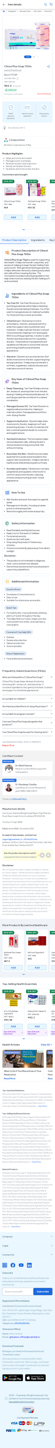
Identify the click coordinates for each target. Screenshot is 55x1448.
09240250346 (30, 839)
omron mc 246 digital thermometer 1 (32, 1141)
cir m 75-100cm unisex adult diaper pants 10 (25, 1220)
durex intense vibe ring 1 (29, 1159)
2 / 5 (34, 57)
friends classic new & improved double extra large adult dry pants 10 (27, 1223)
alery (30, 1103)
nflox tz (42, 1100)
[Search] (45, 4)
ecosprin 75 (14, 1097)
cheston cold (36, 1094)
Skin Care (37, 11)
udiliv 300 (15, 1094)
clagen (12, 1103)
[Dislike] (48, 855)
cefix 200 (22, 1106)
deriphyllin (31, 1106)
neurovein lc (38, 1103)
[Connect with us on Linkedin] (29, 1265)
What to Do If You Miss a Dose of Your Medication (22, 1073)
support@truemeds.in (12, 839)
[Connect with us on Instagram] (4, 1265)
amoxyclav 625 (27, 1097)
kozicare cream (10, 1106)
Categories (12, 11)
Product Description (14, 240)
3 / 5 (37, 56)
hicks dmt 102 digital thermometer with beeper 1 (24, 1150)
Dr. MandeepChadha (26, 784)
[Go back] (4, 4)
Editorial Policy (20, 799)
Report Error (8, 745)
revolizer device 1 (19, 1138)
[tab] (27, 1236)
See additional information (21, 1401)
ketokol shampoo (17, 1100)
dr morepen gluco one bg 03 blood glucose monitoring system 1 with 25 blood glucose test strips (27, 1129)
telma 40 (6, 1094)
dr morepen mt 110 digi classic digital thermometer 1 (24, 1117)
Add (13, 217)
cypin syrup (22, 1103)
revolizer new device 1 (20, 1162)
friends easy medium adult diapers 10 (19, 1200)
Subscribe (43, 1291)
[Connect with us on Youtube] (21, 1265)
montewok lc (32, 1100)
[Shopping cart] (50, 4)
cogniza (25, 1094)
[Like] (42, 855)
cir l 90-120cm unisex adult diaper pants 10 (24, 1209)
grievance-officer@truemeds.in (24, 1337)
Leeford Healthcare (12, 70)
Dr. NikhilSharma (23, 765)
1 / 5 (27, 57)
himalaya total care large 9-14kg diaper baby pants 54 (26, 1173)
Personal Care (25, 11)
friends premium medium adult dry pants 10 (21, 1176)
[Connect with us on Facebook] (13, 1265)
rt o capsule (40, 1097)
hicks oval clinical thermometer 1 (23, 1132)
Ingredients (38, 240)
